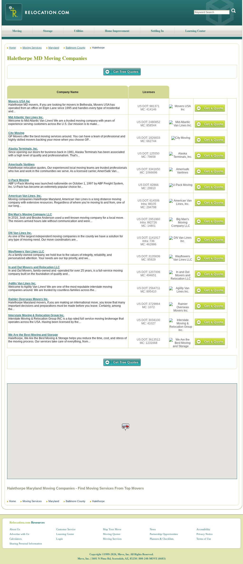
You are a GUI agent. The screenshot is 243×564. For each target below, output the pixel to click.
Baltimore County (75, 47)
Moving (17, 31)
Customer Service (65, 529)
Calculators (15, 538)
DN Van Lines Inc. (20, 233)
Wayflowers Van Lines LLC (26, 251)
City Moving (16, 133)
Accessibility (203, 529)
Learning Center (195, 31)
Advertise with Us (19, 534)
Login (59, 538)
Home (12, 47)
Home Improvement (117, 31)
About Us (14, 529)
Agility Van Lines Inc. (22, 283)
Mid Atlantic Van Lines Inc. (25, 117)
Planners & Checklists (161, 538)
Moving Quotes (111, 534)
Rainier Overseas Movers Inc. (28, 299)
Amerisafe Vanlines (21, 164)
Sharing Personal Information (25, 543)
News (153, 529)
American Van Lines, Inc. (25, 196)
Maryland (53, 47)
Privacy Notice (204, 534)
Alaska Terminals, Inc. (23, 148)
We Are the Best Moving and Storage (33, 334)
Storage (47, 31)
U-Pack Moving (18, 180)
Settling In (157, 31)
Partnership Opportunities (164, 534)
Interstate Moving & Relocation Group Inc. (36, 315)
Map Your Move (112, 529)
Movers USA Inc (19, 101)
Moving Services (32, 47)
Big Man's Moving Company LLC (30, 214)
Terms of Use (203, 538)
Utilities (78, 31)
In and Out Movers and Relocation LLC (34, 267)
